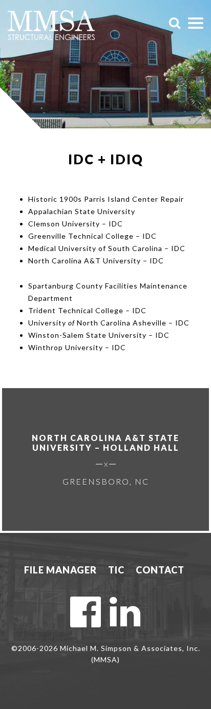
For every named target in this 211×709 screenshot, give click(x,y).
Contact (160, 570)
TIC (116, 570)
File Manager (60, 570)
